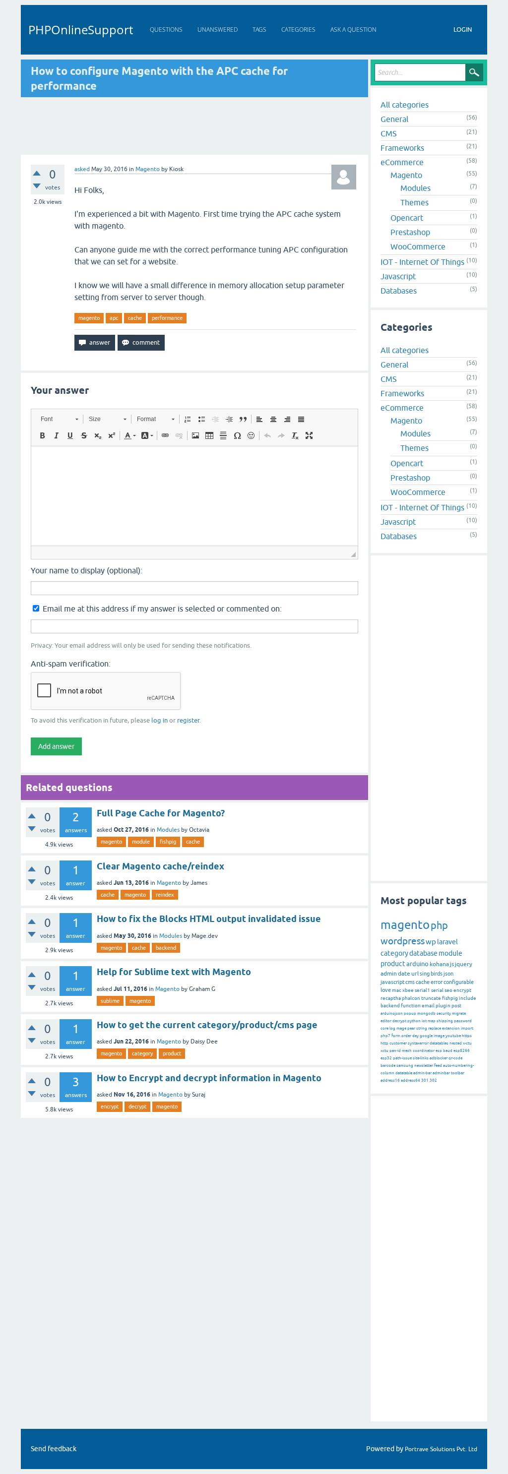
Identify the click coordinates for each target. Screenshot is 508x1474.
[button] (59, 419)
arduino (417, 964)
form (395, 1036)
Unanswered (217, 29)
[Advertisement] (194, 126)
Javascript (398, 276)
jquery (463, 964)
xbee (408, 990)
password (463, 1021)
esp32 (386, 1058)
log (392, 1028)
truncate (431, 998)
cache (135, 318)
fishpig (168, 842)
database (423, 953)
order (406, 1036)
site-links (421, 1058)
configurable (459, 982)
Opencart (406, 217)
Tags (259, 29)
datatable (403, 1073)
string (421, 1028)
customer (398, 1043)
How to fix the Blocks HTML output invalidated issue (209, 919)
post (456, 1005)
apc (114, 318)
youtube (453, 1036)
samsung (404, 1065)
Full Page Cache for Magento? (161, 813)
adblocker (438, 1058)
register (188, 720)
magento (89, 318)
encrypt (110, 1106)
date (404, 973)
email (428, 1005)
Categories (298, 29)
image (439, 1036)
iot (424, 1021)
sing (425, 974)
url (415, 973)
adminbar (441, 1073)
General (394, 119)
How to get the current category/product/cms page (207, 1025)
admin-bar (422, 1073)
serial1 (422, 990)
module (141, 842)
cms (410, 982)
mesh (407, 1050)
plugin (443, 1005)
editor (386, 1021)
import (467, 1028)
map (432, 1021)
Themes (414, 202)
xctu (384, 1050)
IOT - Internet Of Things (422, 261)
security (444, 1013)
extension (451, 1028)
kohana (439, 964)
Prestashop (410, 232)
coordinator (424, 1050)
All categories (405, 104)
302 (433, 1080)
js (452, 964)
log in (159, 720)
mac (396, 990)
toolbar (457, 1073)
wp (431, 941)
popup (410, 1013)
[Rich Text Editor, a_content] (194, 496)
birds (437, 974)
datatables (439, 1043)
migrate (459, 1013)
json (448, 974)
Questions (166, 29)
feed (438, 1065)
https (467, 1036)
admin (389, 973)
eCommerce (402, 162)
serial (437, 990)
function (411, 1005)
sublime (110, 1001)
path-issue (402, 1058)
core (384, 1028)
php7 (385, 1036)
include (467, 998)
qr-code (455, 1058)
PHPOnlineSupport (80, 29)
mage (401, 1028)
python (414, 1021)
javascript (392, 982)
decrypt (137, 1106)
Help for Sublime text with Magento (174, 972)
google (426, 1036)
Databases (399, 290)
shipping (445, 1021)
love (386, 990)
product (172, 1053)
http (384, 1043)
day (415, 1036)
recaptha (391, 998)
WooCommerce (417, 246)
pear (411, 1028)
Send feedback (53, 1449)
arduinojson (392, 1013)
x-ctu (467, 1043)
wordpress (403, 940)
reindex (165, 895)
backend (166, 948)
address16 (390, 1080)
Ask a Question (353, 29)
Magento (147, 169)
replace (434, 1028)
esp (439, 1050)
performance (167, 318)
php (439, 925)
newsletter (423, 1065)
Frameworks (402, 147)
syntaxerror (418, 1043)
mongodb (426, 1013)
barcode (388, 1065)
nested (455, 1043)
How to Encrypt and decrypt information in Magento (209, 1078)
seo (448, 990)
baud (447, 1050)
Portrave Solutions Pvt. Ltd (441, 1449)
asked (82, 169)
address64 (410, 1080)
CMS (389, 133)
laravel (447, 942)
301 (425, 1080)
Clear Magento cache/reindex (160, 866)
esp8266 (461, 1050)
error (437, 982)
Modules (168, 829)
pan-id (395, 1050)
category (142, 1053)
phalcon (411, 998)
